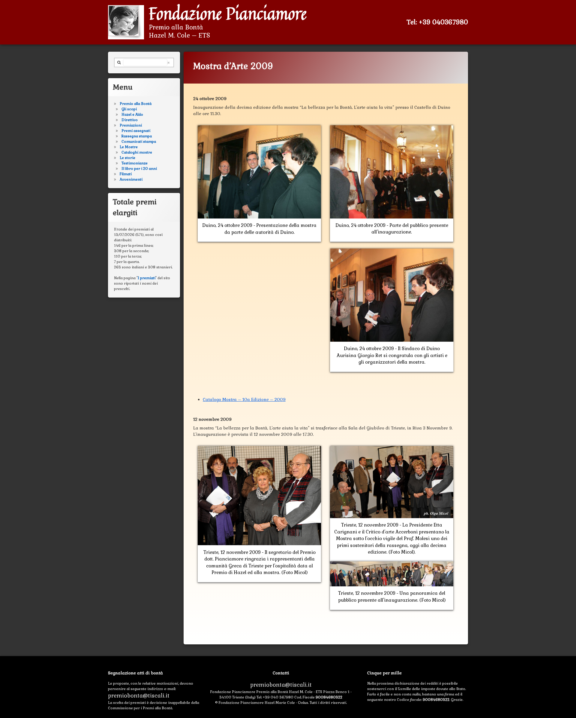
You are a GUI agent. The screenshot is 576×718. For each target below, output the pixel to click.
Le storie (127, 157)
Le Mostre (129, 147)
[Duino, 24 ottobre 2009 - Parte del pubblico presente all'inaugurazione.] (391, 128)
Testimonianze (135, 163)
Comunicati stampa (139, 141)
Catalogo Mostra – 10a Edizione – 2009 (244, 399)
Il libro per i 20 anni (139, 168)
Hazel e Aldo (132, 114)
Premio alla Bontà (136, 103)
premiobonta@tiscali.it (139, 695)
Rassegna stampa (137, 136)
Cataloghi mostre (137, 152)
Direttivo (130, 120)
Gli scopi (129, 109)
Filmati (126, 174)
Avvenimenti (131, 179)
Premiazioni (131, 125)
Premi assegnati (136, 130)
